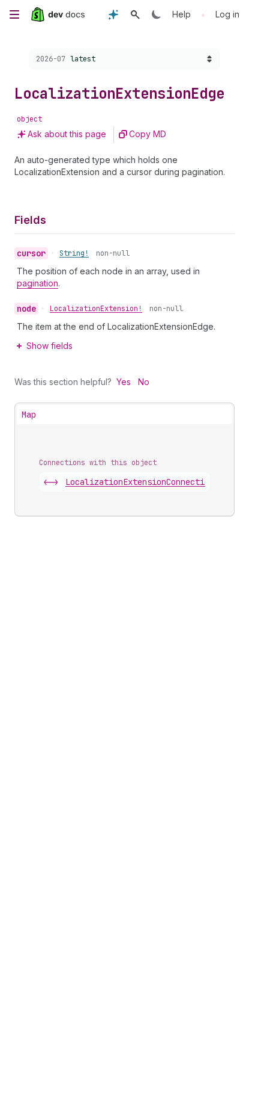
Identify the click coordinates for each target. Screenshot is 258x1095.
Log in (227, 14)
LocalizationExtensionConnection (154, 482)
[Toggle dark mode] (157, 14)
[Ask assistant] (113, 14)
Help (181, 14)
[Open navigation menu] (14, 14)
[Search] (135, 14)
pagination (37, 283)
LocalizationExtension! (96, 308)
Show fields (49, 346)
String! (74, 253)
